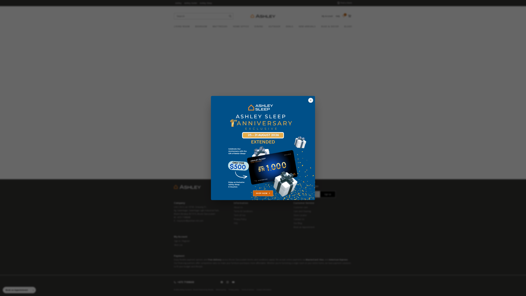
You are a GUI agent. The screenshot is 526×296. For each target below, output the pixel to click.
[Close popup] (310, 100)
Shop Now (262, 193)
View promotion (263, 148)
